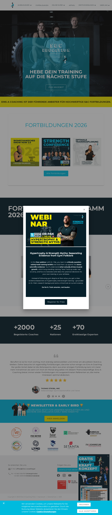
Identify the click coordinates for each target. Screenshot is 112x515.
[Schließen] (4, 503)
